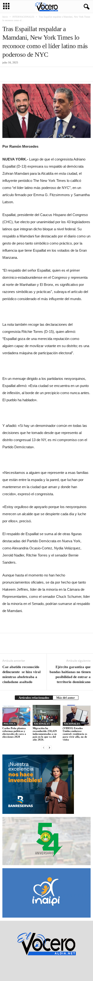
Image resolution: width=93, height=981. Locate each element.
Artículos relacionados (34, 697)
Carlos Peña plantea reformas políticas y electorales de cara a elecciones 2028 (14, 732)
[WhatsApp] (40, 74)
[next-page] (49, 747)
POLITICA (10, 723)
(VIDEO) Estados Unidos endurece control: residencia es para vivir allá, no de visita (75, 734)
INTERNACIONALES (23, 16)
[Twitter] (18, 74)
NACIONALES (42, 723)
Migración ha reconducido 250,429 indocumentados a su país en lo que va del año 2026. (45, 734)
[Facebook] (7, 74)
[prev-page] (43, 747)
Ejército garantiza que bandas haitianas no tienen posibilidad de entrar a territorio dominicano (70, 674)
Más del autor (65, 697)
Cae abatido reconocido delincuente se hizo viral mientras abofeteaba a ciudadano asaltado (21, 674)
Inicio (5, 16)
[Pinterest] (29, 74)
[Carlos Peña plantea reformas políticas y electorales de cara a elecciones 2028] (16, 715)
